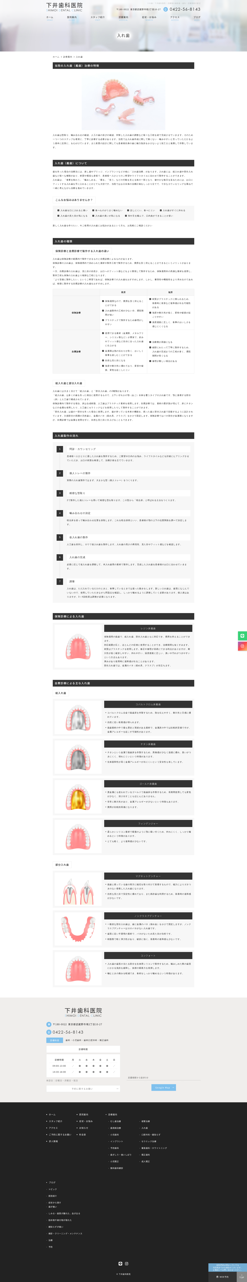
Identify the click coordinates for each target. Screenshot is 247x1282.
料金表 (82, 1134)
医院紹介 (52, 1195)
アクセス (175, 18)
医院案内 (72, 18)
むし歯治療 (115, 1121)
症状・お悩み (149, 18)
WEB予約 (224, 1276)
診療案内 (123, 18)
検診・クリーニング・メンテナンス (65, 1233)
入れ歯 (145, 1127)
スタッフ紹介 (98, 18)
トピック (52, 1189)
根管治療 (146, 1121)
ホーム (49, 18)
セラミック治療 (149, 1141)
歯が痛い (52, 1206)
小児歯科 (114, 1134)
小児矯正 (114, 1161)
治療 (50, 1240)
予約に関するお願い (82, 1088)
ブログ (197, 18)
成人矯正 (146, 1161)
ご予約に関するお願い (60, 1134)
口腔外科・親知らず (151, 1134)
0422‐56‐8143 (68, 1032)
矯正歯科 (146, 1154)
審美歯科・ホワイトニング (154, 1147)
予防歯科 (114, 1147)
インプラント (116, 1141)
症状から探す (54, 1202)
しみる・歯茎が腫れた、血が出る (64, 1213)
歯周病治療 (115, 1127)
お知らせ (83, 1127)
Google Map (162, 1087)
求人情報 (53, 1141)
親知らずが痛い (55, 1226)
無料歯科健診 (116, 1168)
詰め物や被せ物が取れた (60, 1220)
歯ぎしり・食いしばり (121, 1154)
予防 (50, 1246)
